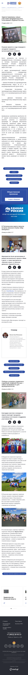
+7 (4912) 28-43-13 (14, 634)
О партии (5, 621)
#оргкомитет (14, 182)
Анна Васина (10, 291)
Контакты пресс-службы (7, 628)
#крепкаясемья (14, 368)
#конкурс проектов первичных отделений (14, 573)
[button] (12, 608)
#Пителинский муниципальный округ (14, 371)
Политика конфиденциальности (14, 658)
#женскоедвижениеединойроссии (14, 364)
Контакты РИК (19, 623)
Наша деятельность (12, 7)
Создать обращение (14, 199)
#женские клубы (14, 361)
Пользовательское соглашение (14, 657)
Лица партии (18, 621)
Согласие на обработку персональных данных (14, 662)
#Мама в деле (14, 375)
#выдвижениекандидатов (14, 179)
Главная (3, 7)
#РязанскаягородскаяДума (14, 175)
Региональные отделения (6, 624)
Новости (20, 7)
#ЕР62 (14, 172)
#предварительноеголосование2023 (14, 168)
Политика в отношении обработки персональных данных (14, 660)
